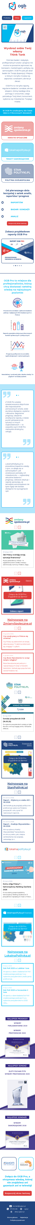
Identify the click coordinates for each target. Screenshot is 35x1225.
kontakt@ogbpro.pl (19, 1206)
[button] (13, 265)
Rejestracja (24, 1217)
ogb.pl (26, 1209)
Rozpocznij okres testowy (17, 223)
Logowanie (27, 18)
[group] (17, 251)
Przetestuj (7, 18)
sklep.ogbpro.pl (19, 1212)
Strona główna (12, 1217)
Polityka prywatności (17, 1220)
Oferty (17, 18)
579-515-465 (13, 1209)
